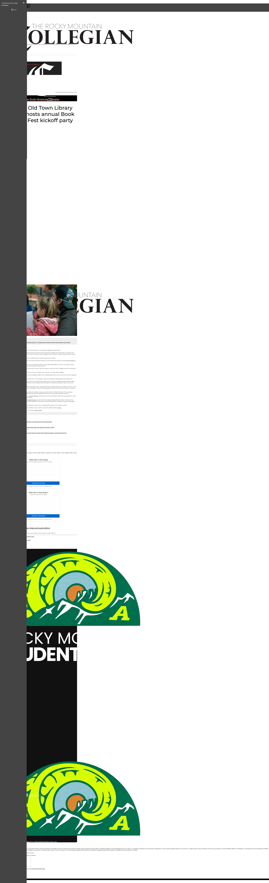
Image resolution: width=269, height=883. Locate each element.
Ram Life (15, 9)
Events (50, 98)
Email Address (21, 464)
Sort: (30, 853)
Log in (55, 841)
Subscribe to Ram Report (38, 515)
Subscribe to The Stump (38, 483)
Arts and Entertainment (50, 96)
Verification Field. (27, 869)
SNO (51, 841)
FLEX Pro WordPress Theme (41, 841)
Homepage (50, 100)
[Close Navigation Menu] (24, 3)
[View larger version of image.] (38, 231)
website (59, 407)
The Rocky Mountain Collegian (9, 4)
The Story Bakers (70, 360)
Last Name (20, 475)
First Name (20, 470)
